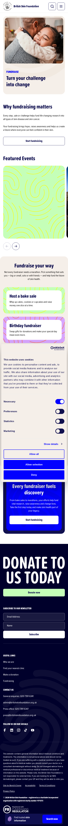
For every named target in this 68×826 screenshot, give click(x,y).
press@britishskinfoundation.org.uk (19, 715)
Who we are (8, 662)
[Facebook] (4, 730)
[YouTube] (32, 730)
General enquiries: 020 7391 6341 (18, 696)
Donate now (34, 592)
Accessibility (30, 785)
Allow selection (34, 464)
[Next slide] (16, 246)
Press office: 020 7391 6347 (16, 709)
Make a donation (11, 674)
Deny (34, 474)
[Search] (52, 6)
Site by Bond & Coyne (12, 785)
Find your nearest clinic (13, 668)
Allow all (34, 454)
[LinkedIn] (11, 730)
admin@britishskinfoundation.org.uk (20, 702)
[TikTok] (25, 730)
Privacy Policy (9, 791)
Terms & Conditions (47, 785)
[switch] (59, 411)
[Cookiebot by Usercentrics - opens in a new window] (50, 348)
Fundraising (8, 681)
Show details (51, 444)
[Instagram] (18, 730)
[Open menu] (61, 6)
